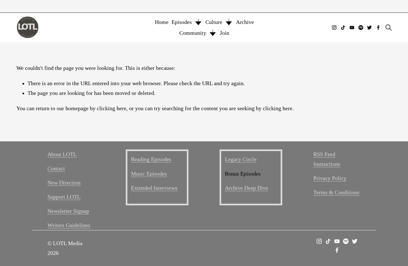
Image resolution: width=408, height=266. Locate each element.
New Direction (63, 183)
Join (224, 33)
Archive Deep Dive (246, 188)
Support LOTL (63, 197)
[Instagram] (334, 27)
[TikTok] (343, 27)
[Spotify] (361, 27)
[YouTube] (352, 27)
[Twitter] (369, 27)
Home (161, 22)
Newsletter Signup (68, 211)
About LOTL (62, 154)
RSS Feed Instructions (326, 159)
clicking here (111, 108)
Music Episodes (149, 174)
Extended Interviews (154, 188)
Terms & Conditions (336, 192)
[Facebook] (378, 27)
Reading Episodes (151, 159)
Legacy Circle (240, 159)
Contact (56, 168)
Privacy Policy (329, 178)
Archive (245, 22)
